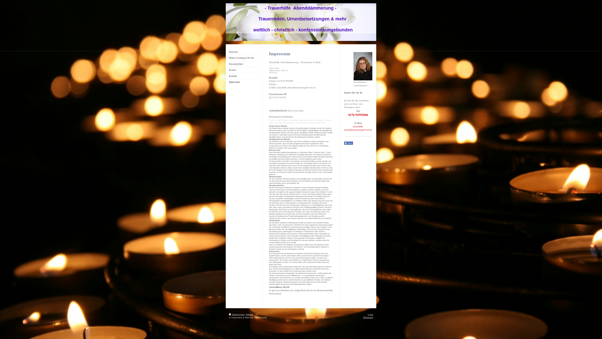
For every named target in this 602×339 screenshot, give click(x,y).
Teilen (349, 143)
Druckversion (238, 314)
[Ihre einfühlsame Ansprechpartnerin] (363, 66)
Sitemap (249, 314)
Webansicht (368, 317)
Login (370, 314)
